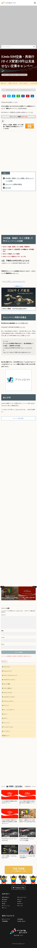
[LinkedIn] (32, 96)
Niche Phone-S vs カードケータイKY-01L (9, 839)
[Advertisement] (18, 25)
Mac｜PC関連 (6, 684)
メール (2, 637)
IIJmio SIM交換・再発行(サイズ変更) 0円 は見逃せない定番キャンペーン (9, 821)
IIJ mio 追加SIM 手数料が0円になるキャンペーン (9, 802)
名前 (2, 630)
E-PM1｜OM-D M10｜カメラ (10, 675)
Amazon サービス (7, 671)
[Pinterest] (27, 96)
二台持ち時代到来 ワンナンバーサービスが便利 (26, 839)
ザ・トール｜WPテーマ (9, 709)
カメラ (20, 899)
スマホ (4, 901)
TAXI (20, 901)
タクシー (5, 714)
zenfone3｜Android (8, 701)
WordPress (6, 897)
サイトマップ (6, 919)
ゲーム (4, 907)
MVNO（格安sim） (13, 74)
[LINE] (18, 96)
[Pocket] (4, 96)
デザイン (5, 718)
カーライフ (6, 705)
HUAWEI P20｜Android (9, 679)
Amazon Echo (6, 666)
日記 (4, 903)
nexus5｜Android (7, 692)
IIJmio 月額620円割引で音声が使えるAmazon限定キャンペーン (27, 802)
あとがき (7, 188)
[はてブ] (13, 96)
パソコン (21, 905)
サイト (2, 644)
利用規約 (21, 919)
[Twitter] (9, 96)
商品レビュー (6, 735)
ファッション (6, 722)
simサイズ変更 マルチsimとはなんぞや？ (13, 281)
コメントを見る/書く (18, 418)
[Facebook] (23, 96)
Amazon (5, 899)
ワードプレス (6, 731)
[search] (34, 46)
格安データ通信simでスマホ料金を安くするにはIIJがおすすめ (27, 820)
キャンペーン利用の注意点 (13, 184)
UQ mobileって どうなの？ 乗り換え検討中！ (27, 856)
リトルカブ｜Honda (8, 727)
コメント (3, 614)
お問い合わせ (22, 921)
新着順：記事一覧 (13, 83)
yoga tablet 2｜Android (9, 696)
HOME (4, 83)
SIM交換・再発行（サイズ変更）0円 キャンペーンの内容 (19, 180)
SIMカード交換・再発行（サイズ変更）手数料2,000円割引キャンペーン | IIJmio (13, 126)
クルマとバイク (22, 897)
